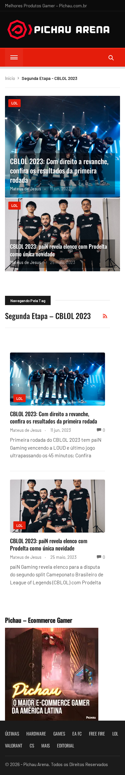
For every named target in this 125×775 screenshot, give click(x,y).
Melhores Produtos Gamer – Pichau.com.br (46, 5)
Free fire (97, 733)
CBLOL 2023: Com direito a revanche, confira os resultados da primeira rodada (59, 170)
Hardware (36, 733)
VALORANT (13, 745)
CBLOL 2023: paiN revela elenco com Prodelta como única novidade (58, 250)
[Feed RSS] (105, 316)
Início (10, 78)
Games (59, 733)
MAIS (45, 745)
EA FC (77, 733)
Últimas (12, 733)
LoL (14, 103)
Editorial (65, 745)
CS (32, 745)
